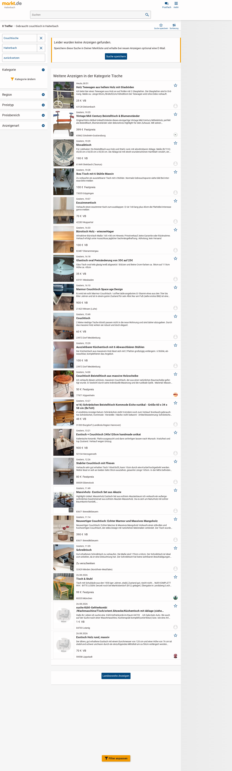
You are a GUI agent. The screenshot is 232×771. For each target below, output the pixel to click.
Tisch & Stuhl (84, 578)
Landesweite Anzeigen (116, 675)
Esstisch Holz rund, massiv (93, 637)
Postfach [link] (166, 7)
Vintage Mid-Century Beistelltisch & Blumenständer (108, 116)
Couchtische (11, 38)
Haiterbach (10, 47)
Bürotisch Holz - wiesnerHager (95, 231)
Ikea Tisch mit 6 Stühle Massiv (95, 173)
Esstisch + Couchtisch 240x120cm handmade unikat (108, 434)
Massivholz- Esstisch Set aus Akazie (98, 492)
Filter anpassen (118, 758)
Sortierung (174, 28)
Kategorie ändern (25, 79)
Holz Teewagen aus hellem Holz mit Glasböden (105, 87)
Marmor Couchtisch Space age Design (99, 289)
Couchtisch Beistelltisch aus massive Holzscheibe (107, 375)
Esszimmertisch (86, 202)
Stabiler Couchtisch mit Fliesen (95, 463)
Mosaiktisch (83, 144)
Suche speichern (161, 28)
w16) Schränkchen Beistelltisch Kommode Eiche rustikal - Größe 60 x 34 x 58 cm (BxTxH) (121, 406)
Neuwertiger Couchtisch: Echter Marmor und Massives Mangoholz (117, 521)
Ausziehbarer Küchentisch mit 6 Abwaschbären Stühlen (110, 347)
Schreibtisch (84, 549)
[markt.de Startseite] (12, 3)
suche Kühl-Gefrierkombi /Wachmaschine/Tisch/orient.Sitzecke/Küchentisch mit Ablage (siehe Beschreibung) (119, 609)
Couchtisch (83, 318)
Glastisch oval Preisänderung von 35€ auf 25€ (104, 260)
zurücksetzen (11, 57)
